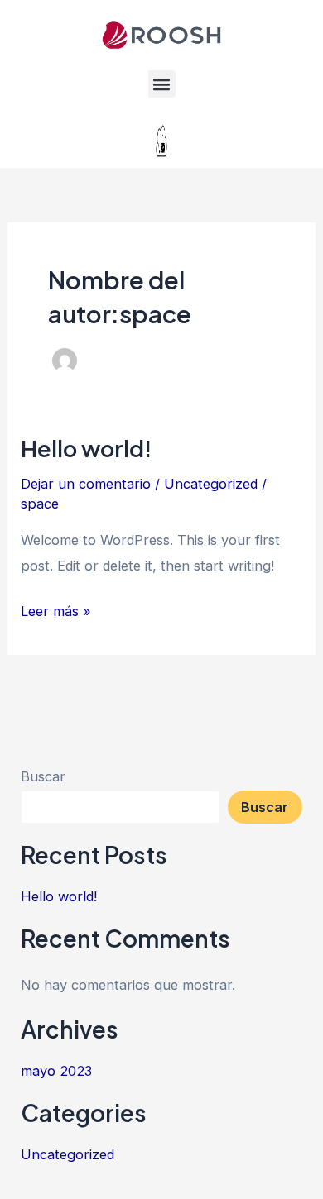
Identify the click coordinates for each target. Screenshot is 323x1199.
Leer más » (56, 609)
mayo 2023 (56, 1071)
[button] (162, 84)
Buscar (43, 776)
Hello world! (86, 448)
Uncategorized (211, 483)
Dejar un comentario (86, 483)
